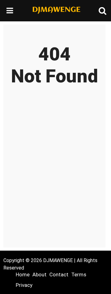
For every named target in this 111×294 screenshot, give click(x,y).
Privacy (24, 285)
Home (23, 274)
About (39, 274)
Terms (78, 274)
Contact (58, 274)
